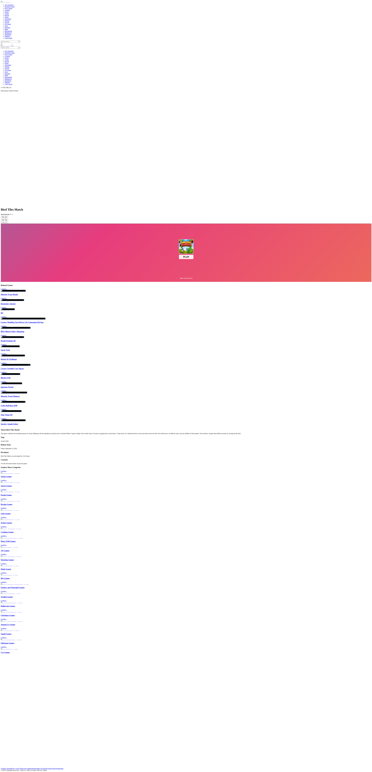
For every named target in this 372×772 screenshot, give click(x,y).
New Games (8, 8)
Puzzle (7, 12)
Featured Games (10, 6)
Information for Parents (40, 768)
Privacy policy (15, 768)
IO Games (8, 24)
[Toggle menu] (1, 44)
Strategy (7, 20)
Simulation (8, 34)
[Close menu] (12, 46)
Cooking (7, 10)
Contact (49, 768)
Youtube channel (6, 768)
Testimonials (59, 768)
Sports (7, 17)
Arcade (7, 22)
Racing (7, 15)
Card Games (8, 38)
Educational (8, 31)
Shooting (7, 27)
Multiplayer (8, 33)
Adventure (8, 19)
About (54, 768)
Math (6, 29)
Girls (6, 26)
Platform (7, 36)
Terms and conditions (26, 768)
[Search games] (19, 42)
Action (7, 13)
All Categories (9, 5)
